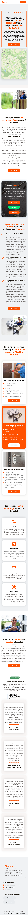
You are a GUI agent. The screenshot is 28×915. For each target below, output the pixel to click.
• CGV (12, 913)
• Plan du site (6, 913)
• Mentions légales (20, 913)
